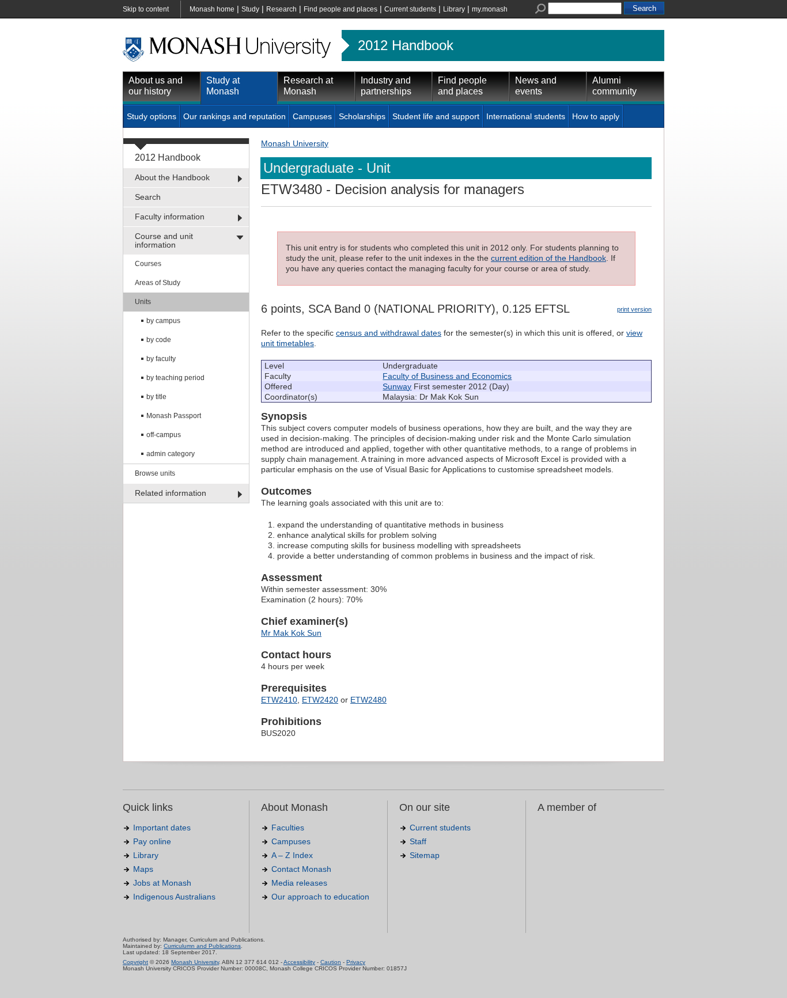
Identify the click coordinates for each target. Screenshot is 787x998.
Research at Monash (308, 85)
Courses (148, 264)
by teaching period (175, 378)
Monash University (294, 143)
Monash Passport (173, 416)
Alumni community (614, 85)
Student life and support (435, 116)
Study (250, 9)
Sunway (397, 386)
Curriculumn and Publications (202, 946)
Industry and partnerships (386, 85)
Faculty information (170, 216)
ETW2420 (320, 699)
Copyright (135, 962)
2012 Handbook (405, 45)
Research (281, 9)
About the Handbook (172, 177)
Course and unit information (164, 240)
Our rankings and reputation (234, 116)
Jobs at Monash (162, 882)
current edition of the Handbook (548, 258)
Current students (410, 9)
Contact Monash (301, 869)
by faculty (161, 359)
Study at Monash (223, 85)
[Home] (228, 59)
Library (454, 9)
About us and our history (155, 85)
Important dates (162, 827)
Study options (151, 116)
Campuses (312, 116)
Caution (330, 962)
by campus (163, 321)
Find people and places (340, 9)
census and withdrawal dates (388, 332)
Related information (170, 493)
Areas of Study (157, 283)
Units (143, 302)
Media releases (299, 882)
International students (525, 116)
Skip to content (146, 9)
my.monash (490, 9)
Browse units (155, 473)
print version (634, 309)
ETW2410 (279, 699)
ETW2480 (368, 699)
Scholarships (362, 116)
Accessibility (299, 962)
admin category (170, 454)
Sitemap (425, 855)
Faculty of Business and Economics (447, 376)
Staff (418, 841)
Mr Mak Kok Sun (291, 632)
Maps (143, 869)
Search (148, 197)
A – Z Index (292, 855)
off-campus (163, 435)
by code (158, 340)
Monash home (212, 9)
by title (156, 397)
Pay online (152, 841)
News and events (536, 85)
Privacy (355, 962)
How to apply (595, 116)
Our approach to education (320, 896)
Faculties (287, 827)
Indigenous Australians (174, 896)
